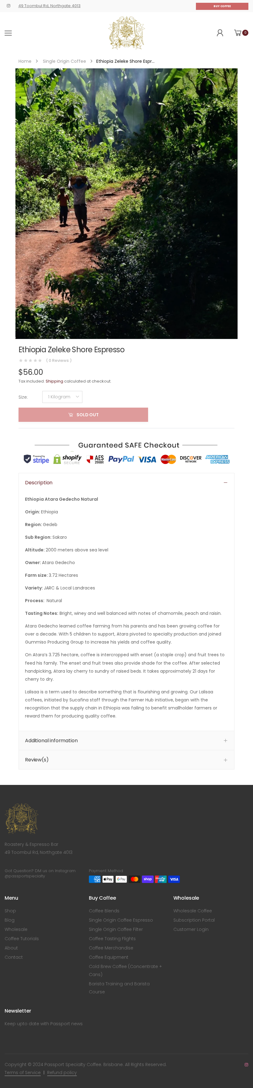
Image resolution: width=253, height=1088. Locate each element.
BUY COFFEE (222, 6)
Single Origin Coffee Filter (116, 929)
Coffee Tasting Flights (112, 939)
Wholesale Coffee (192, 911)
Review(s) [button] (37, 759)
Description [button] (38, 482)
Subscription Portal (194, 920)
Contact (14, 957)
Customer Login (191, 929)
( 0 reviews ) (59, 360)
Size (23, 397)
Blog (10, 920)
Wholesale (16, 929)
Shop (10, 911)
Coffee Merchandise (111, 948)
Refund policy (62, 1072)
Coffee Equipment (108, 957)
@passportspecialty (25, 876)
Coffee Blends (104, 911)
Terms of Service (23, 1072)
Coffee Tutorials (22, 939)
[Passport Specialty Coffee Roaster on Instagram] (8, 6)
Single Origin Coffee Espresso (121, 920)
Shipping (54, 381)
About (11, 948)
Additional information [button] (51, 740)
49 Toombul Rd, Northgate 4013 (49, 6)
